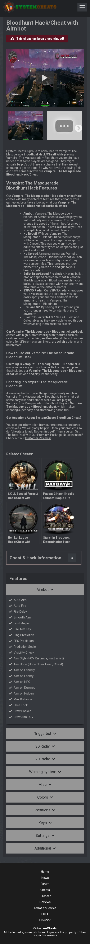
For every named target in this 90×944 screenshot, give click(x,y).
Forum (45, 883)
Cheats (45, 890)
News (45, 877)
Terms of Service (45, 908)
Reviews (45, 902)
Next (78, 128)
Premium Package (49, 434)
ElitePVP (45, 920)
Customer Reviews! (38, 438)
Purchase (45, 896)
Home (45, 871)
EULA (45, 914)
